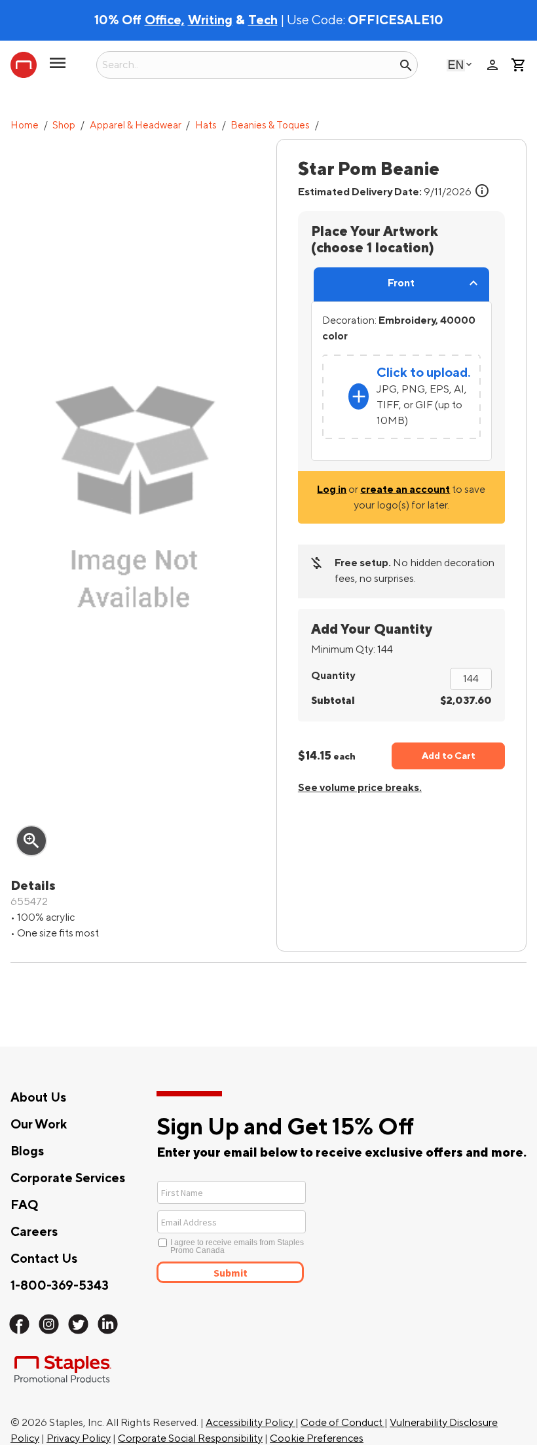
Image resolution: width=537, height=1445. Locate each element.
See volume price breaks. (360, 788)
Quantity (333, 676)
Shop (63, 125)
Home (24, 125)
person (492, 65)
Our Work (38, 1124)
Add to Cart (448, 756)
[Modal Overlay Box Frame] (279, 1231)
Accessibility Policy (250, 1423)
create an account (405, 489)
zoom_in (31, 840)
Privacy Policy (78, 1438)
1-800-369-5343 (59, 1285)
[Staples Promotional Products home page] (23, 65)
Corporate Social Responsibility (190, 1438)
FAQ (24, 1205)
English (456, 64)
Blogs (27, 1151)
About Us (38, 1097)
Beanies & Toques (270, 125)
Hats (206, 125)
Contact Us (43, 1258)
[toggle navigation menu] (58, 68)
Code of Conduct (342, 1423)
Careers (34, 1232)
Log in (331, 489)
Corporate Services (67, 1178)
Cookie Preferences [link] (316, 1438)
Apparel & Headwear (135, 125)
